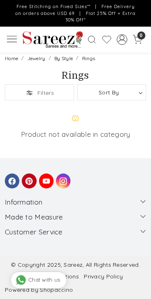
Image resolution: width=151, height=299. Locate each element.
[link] (92, 39)
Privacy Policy (103, 276)
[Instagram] (62, 177)
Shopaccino (56, 289)
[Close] (142, 8)
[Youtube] (45, 177)
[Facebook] (11, 177)
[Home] (53, 39)
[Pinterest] (28, 177)
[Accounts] (122, 39)
